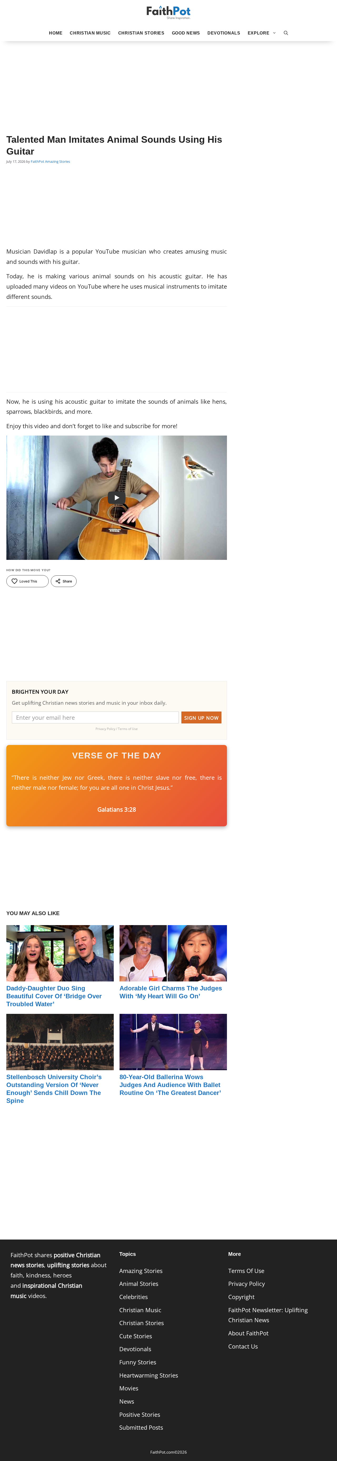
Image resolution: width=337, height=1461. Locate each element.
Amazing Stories (57, 161)
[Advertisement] (168, 79)
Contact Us (243, 1346)
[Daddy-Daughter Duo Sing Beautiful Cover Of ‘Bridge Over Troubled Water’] (60, 976)
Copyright (241, 1297)
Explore (259, 33)
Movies (128, 1388)
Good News (186, 33)
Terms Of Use (246, 1271)
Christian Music (90, 33)
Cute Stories (135, 1336)
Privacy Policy (246, 1283)
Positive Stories (139, 1414)
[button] (286, 33)
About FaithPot (248, 1333)
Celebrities (133, 1297)
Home (55, 33)
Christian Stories (141, 33)
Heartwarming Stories (148, 1375)
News (126, 1401)
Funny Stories (137, 1362)
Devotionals (223, 33)
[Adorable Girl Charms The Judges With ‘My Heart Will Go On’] (173, 976)
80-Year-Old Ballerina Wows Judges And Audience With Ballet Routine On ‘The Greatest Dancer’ (170, 1084)
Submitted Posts (141, 1427)
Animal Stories (138, 1283)
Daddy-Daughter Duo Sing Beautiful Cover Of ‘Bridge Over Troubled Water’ (54, 996)
